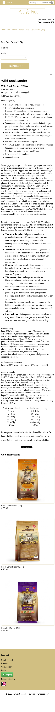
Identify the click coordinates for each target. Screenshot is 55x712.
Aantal (4, 53)
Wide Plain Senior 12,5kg (11, 505)
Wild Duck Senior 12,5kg (35, 29)
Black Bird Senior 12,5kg (11, 628)
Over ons (4, 663)
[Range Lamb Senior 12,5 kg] (27, 541)
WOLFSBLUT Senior (16, 29)
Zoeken (51, 3)
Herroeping (7, 674)
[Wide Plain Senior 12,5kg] (27, 480)
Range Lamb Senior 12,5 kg (12, 567)
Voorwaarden (6, 666)
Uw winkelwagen (46, 19)
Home (3, 29)
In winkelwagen (16, 66)
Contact (4, 670)
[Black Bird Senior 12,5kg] (27, 602)
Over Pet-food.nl (7, 659)
